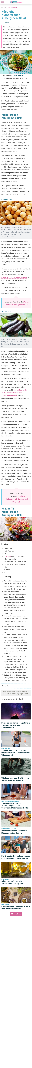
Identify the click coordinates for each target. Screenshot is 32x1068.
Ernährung (5, 879)
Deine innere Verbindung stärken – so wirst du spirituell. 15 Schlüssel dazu (15, 725)
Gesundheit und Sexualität (10, 801)
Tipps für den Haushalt (8, 828)
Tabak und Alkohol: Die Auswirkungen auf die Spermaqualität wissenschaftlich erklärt (15, 805)
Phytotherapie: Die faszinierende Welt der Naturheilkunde (15, 907)
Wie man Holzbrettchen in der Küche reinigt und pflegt (14, 832)
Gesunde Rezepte (12, 7)
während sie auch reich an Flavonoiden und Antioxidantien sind (14, 393)
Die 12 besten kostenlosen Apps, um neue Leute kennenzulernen (15, 857)
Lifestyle (4, 854)
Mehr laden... (16, 914)
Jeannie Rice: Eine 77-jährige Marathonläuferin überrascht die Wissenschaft (15, 752)
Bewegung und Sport (8, 776)
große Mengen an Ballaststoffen (14, 277)
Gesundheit (5, 904)
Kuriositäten (5, 748)
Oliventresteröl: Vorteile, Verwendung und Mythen (12, 882)
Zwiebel (8, 556)
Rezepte (3, 7)
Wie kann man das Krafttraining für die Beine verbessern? (15, 779)
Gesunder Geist (6, 721)
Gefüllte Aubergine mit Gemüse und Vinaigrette (17, 499)
